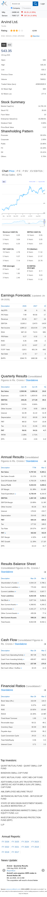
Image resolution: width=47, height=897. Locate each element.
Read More (11, 871)
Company (16, 8)
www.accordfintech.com (13, 889)
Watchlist (36, 36)
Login (43, 4)
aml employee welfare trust (17, 792)
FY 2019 (35, 847)
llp (2, 825)
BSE (9, 45)
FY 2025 (15, 842)
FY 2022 (5, 847)
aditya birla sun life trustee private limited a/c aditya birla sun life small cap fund (21, 784)
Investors (27, 8)
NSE (4, 45)
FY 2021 (15, 847)
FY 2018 (5, 852)
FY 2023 (35, 842)
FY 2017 (15, 852)
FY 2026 (5, 842)
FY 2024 (25, 842)
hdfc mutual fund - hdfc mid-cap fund (22, 777)
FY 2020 (25, 847)
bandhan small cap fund (14, 773)
